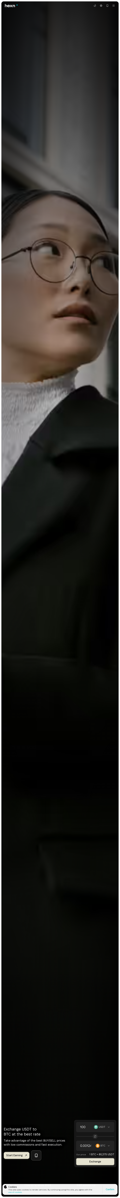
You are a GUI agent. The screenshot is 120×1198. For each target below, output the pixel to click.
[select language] (101, 5)
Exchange (95, 1161)
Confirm (110, 1189)
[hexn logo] (11, 5)
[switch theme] (94, 5)
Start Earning (14, 1155)
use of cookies (15, 1192)
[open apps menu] (107, 5)
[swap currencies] (95, 1136)
